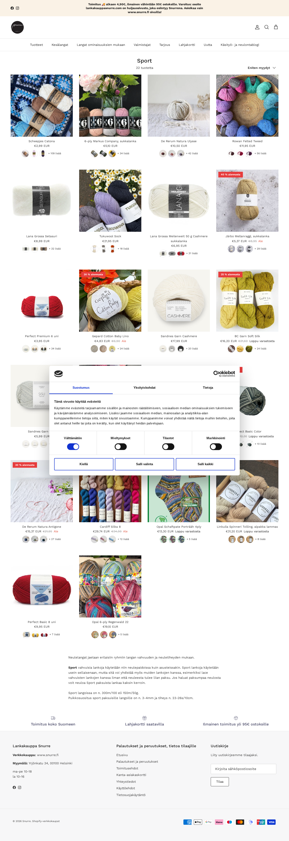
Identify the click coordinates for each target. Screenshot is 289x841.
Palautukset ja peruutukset (137, 761)
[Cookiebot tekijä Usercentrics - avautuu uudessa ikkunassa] (216, 374)
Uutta (208, 45)
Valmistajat (142, 45)
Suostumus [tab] (81, 388)
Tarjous (164, 45)
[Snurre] (17, 27)
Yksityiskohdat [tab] (144, 388)
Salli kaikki (205, 464)
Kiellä (84, 464)
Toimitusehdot (127, 768)
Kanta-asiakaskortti (131, 775)
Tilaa (219, 782)
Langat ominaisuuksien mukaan (101, 45)
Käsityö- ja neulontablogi (240, 45)
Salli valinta (144, 464)
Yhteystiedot (126, 782)
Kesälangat (60, 45)
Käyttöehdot (125, 788)
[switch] (121, 446)
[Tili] (256, 27)
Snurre (26, 821)
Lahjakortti (187, 45)
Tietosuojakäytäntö (131, 795)
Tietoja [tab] (208, 388)
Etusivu (122, 755)
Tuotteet (36, 45)
